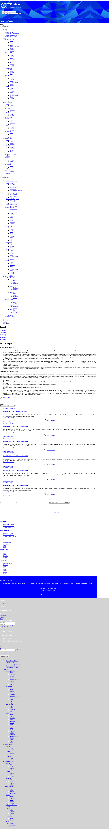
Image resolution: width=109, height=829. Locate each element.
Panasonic (12, 694)
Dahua (11, 672)
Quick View (6, 417)
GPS (7, 168)
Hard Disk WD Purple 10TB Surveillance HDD (16, 411)
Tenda (11, 800)
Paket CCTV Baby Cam (13, 664)
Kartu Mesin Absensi (8, 533)
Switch (5, 572)
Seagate (12, 791)
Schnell (12, 681)
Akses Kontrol (4, 521)
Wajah (8, 751)
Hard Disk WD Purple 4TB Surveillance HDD (15, 456)
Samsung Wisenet (15, 679)
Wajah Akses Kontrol (8, 526)
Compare (12, 417)
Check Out (3, 617)
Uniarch (12, 699)
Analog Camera (10, 671)
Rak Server (9, 170)
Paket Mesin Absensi (12, 666)
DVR (4, 545)
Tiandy (5, 557)
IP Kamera (6, 544)
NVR (4, 547)
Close (1, 619)
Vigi (11, 703)
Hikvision (12, 674)
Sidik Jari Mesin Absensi (9, 536)
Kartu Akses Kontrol (8, 524)
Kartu (8, 746)
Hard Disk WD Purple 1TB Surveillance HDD (15, 426)
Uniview (12, 684)
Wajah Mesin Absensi (8, 535)
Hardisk (5, 322)
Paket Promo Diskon (12, 661)
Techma (12, 683)
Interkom (5, 565)
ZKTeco (12, 749)
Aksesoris (5, 320)
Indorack (12, 825)
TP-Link (12, 803)
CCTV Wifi (4, 550)
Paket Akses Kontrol (12, 667)
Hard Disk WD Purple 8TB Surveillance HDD (15, 485)
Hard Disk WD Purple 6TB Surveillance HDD (15, 470)
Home (4, 319)
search (19, 13)
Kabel (7, 157)
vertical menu (7, 653)
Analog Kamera (7, 542)
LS (10, 815)
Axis (11, 688)
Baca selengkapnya (8, 422)
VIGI (11, 743)
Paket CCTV (10, 662)
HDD (7, 140)
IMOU (5, 554)
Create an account (5, 645)
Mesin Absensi (4, 530)
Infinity (12, 677)
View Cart (3, 615)
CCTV (2, 539)
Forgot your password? (6, 626)
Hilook (12, 676)
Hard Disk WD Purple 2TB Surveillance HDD (15, 441)
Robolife (5, 556)
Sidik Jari (9, 756)
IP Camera (9, 686)
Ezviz (4, 553)
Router (5, 569)
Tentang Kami (55, 512)
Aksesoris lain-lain (8, 563)
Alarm (8, 156)
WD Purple (13, 793)
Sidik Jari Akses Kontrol (9, 527)
